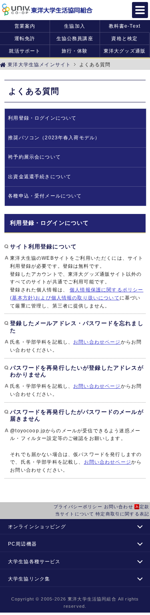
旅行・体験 (75, 50)
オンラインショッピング (37, 526)
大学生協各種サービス (34, 561)
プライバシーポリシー (78, 506)
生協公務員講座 (74, 38)
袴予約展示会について (34, 157)
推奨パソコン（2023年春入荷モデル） (54, 138)
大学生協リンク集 (29, 578)
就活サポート (24, 50)
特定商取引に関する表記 (122, 513)
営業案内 (25, 26)
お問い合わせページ (96, 341)
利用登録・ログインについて (42, 118)
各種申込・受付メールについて (45, 196)
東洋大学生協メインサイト (38, 64)
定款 (144, 506)
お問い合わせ (118, 506)
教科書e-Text (124, 26)
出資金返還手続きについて (39, 176)
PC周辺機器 (22, 543)
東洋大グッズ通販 (125, 50)
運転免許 (25, 38)
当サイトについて (74, 513)
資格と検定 (124, 38)
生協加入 (74, 26)
